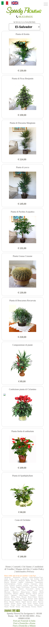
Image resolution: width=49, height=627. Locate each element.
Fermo (41, 585)
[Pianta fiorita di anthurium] (23, 449)
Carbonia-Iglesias (9, 584)
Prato (36, 598)
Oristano (33, 595)
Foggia (18, 587)
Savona (29, 602)
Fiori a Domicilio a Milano (24, 626)
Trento (41, 603)
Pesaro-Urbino (32, 597)
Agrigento (7, 577)
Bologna (33, 580)
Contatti (16, 566)
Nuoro (6, 595)
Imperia (21, 589)
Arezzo (17, 579)
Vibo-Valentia (25, 606)
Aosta (6, 579)
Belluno (6, 580)
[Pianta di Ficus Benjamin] (23, 97)
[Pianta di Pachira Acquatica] (23, 230)
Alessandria (16, 577)
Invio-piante (29, 589)
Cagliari (20, 582)
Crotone (25, 585)
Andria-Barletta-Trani (36, 577)
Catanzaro (34, 584)
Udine (18, 605)
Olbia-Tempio (23, 595)
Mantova (15, 592)
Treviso (6, 605)
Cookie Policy (37, 569)
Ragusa (41, 598)
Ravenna (7, 600)
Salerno (18, 602)
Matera (35, 592)
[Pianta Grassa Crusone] (23, 274)
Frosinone (34, 587)
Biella (28, 580)
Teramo (19, 603)
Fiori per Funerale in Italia (24, 621)
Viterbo (39, 606)
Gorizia (6, 589)
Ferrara (6, 587)
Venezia (30, 605)
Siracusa (40, 602)
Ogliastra (14, 595)
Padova (40, 595)
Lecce (18, 590)
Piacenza (7, 598)
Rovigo (12, 602)
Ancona (24, 577)
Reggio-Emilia (28, 600)
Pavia (18, 597)
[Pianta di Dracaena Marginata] (23, 141)
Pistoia (17, 598)
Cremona (19, 585)
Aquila (11, 579)
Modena (28, 593)
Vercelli (12, 606)
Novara (41, 593)
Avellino (36, 579)
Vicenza (33, 606)
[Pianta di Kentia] (23, 52)
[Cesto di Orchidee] (23, 538)
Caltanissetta (29, 582)
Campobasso (39, 582)
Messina (15, 593)
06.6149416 (25, 16)
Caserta (19, 584)
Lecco (23, 590)
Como (6, 585)
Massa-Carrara (25, 592)
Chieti (41, 584)
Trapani (35, 603)
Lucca (41, 590)
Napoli (35, 593)
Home (8, 566)
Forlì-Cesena (26, 587)
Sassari (24, 602)
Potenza (30, 598)
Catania (26, 584)
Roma (6, 602)
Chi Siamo (26, 566)
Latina (12, 590)
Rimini (41, 600)
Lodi (35, 590)
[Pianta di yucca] (23, 185)
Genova (40, 587)
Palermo (7, 597)
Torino (29, 603)
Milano (22, 593)
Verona (18, 606)
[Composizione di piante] (23, 363)
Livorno (30, 590)
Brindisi (13, 582)
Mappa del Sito (23, 569)
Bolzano (40, 580)
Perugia (24, 597)
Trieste (13, 605)
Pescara (41, 597)
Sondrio (6, 603)
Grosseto (14, 589)
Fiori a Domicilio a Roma (24, 623)
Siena (35, 602)
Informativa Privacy (25, 571)
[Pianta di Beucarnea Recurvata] (23, 319)
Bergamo (22, 580)
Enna (36, 585)
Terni (24, 603)
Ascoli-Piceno (24, 579)
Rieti (35, 600)
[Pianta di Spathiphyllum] (23, 494)
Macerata (7, 592)
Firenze (12, 587)
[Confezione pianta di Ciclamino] (23, 407)
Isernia (38, 589)
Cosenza (12, 585)
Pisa (12, 598)
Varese (24, 605)
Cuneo (31, 585)
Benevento (14, 580)
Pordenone (23, 598)
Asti (31, 579)
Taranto (13, 603)
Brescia (6, 582)
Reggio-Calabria (17, 600)
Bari (42, 579)
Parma (13, 597)
